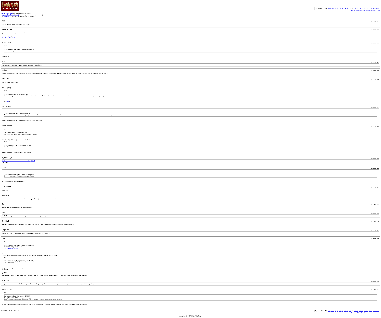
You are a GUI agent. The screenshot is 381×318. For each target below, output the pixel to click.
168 (345, 8)
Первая (330, 8)
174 (360, 8)
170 (350, 8)
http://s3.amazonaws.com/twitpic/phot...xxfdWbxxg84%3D (18, 161)
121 (337, 8)
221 (367, 8)
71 (335, 8)
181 (365, 8)
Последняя (376, 8)
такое (7, 101)
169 (347, 8)
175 (362, 8)
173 (357, 8)
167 (342, 8)
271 (370, 8)
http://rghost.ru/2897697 (8, 37)
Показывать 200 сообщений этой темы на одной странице (365, 10)
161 (340, 8)
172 (355, 8)
